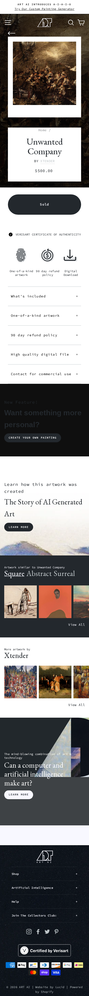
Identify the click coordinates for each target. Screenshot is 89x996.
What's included (44, 296)
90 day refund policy (44, 335)
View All (76, 625)
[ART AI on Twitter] (47, 931)
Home (42, 130)
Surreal (64, 573)
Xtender (47, 161)
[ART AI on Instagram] (29, 931)
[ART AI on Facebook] (38, 931)
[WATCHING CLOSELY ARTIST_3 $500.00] (55, 601)
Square (14, 573)
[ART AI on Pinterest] (56, 931)
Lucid (60, 987)
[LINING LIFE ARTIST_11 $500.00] (20, 682)
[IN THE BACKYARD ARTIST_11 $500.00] (55, 682)
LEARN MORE (19, 794)
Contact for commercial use (44, 374)
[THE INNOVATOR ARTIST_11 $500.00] (20, 601)
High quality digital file (44, 354)
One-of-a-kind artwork (44, 315)
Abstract (39, 573)
